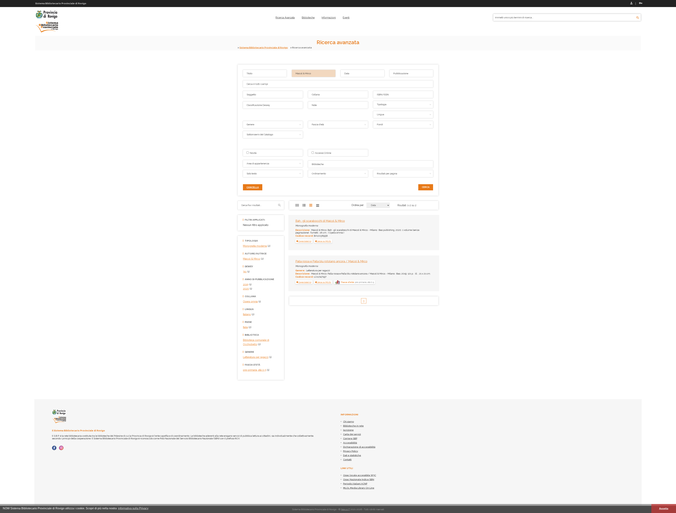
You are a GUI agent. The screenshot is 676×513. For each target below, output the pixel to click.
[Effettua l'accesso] (631, 3)
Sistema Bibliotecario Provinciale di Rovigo (263, 47)
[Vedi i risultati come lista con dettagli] (317, 205)
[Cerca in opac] (637, 18)
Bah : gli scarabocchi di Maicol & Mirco (320, 221)
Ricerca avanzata (285, 17)
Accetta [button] (663, 508)
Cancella (252, 187)
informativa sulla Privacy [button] (133, 508)
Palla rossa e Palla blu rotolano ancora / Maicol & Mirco (331, 261)
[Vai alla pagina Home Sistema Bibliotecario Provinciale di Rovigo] (46, 21)
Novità (252, 153)
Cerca (426, 187)
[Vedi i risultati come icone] (297, 205)
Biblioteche (308, 17)
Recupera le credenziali (640, 3)
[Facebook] (54, 448)
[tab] (303, 241)
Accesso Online (322, 153)
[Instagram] (61, 448)
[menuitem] (285, 17)
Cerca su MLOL (324, 241)
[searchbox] (371, 163)
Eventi (346, 17)
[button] (303, 241)
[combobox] (370, 164)
